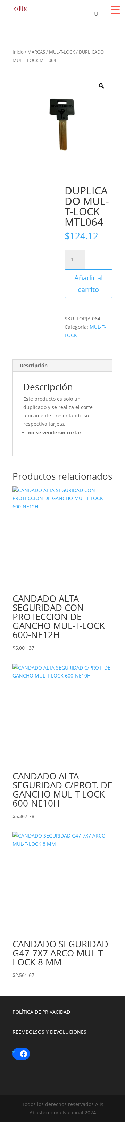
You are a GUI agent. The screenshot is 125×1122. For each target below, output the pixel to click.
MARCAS (36, 52)
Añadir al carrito (88, 283)
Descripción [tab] (34, 365)
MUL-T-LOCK (62, 52)
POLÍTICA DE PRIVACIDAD (41, 1012)
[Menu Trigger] (115, 9)
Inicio (18, 52)
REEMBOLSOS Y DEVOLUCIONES (49, 1031)
